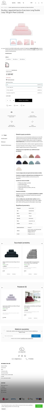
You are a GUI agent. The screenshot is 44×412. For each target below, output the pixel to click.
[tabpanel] (11, 260)
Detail (4, 270)
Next (42, 243)
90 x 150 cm (35, 318)
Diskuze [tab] (3, 142)
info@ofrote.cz (18, 359)
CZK (31, 2)
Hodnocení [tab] (4, 138)
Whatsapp (25, 356)
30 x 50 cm (8, 274)
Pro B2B (2, 376)
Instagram (22, 356)
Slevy (2, 369)
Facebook (19, 356)
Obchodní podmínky (4, 373)
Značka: (9, 71)
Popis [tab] (5, 135)
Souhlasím (39, 406)
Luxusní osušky (31, 208)
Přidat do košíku (24, 100)
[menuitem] (13, 3)
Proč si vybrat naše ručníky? (6, 378)
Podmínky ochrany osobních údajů (7, 374)
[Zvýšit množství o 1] (13, 100)
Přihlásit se (36, 335)
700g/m (30, 146)
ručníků (40, 173)
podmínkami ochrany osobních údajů (27, 338)
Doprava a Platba (4, 366)
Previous (2, 243)
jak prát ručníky (29, 202)
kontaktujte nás (37, 175)
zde (18, 406)
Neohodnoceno (14, 70)
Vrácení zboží (3, 367)
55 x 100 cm (14, 274)
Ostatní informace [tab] (6, 145)
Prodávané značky (4, 371)
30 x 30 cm (30, 274)
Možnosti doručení (11, 79)
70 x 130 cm (30, 318)
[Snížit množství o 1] (7, 100)
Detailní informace (8, 53)
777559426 (30, 359)
